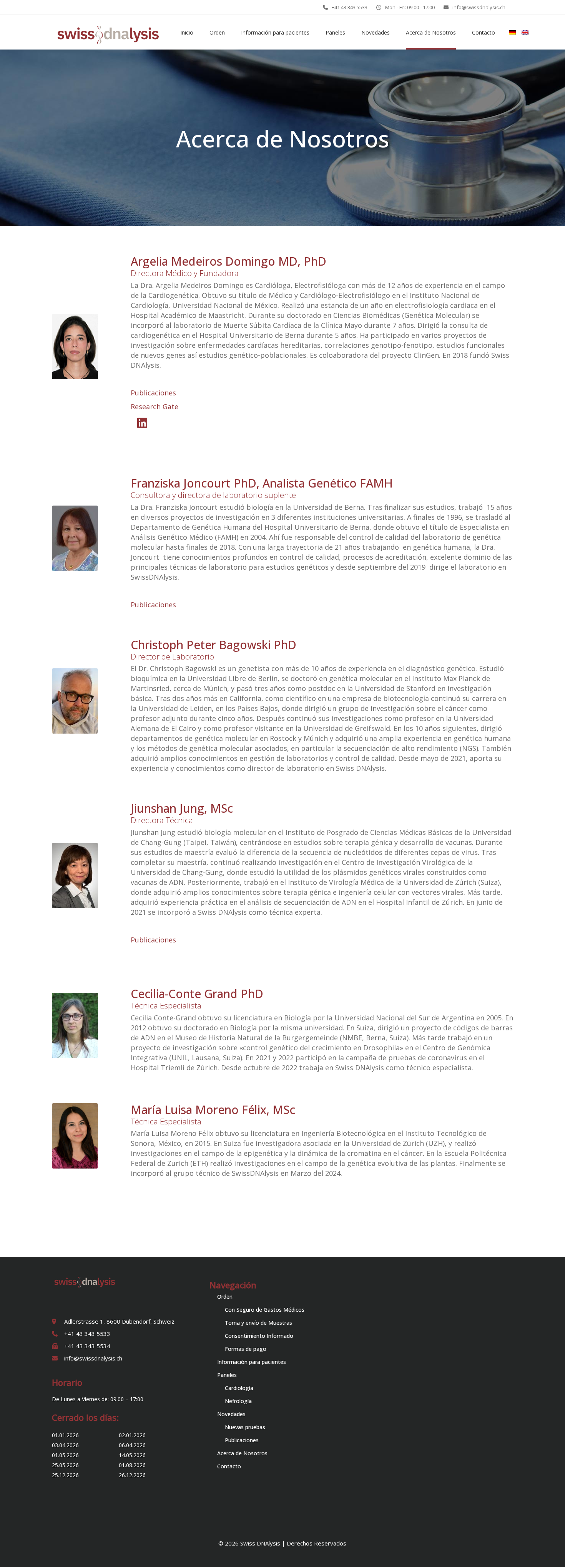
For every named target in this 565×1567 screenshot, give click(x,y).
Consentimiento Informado (259, 1335)
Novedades (231, 1414)
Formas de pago (245, 1348)
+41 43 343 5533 (349, 7)
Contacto (229, 1466)
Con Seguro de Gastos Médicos (264, 1309)
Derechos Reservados (316, 1543)
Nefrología (238, 1401)
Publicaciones (153, 392)
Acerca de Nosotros (242, 1453)
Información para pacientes (251, 1361)
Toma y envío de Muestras (258, 1322)
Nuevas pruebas (245, 1427)
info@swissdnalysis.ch (478, 7)
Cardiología (239, 1388)
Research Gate (154, 406)
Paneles (227, 1375)
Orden (225, 1296)
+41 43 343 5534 (87, 1346)
